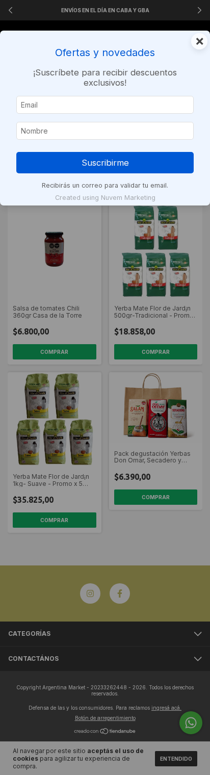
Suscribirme (105, 163)
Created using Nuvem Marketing (105, 197)
